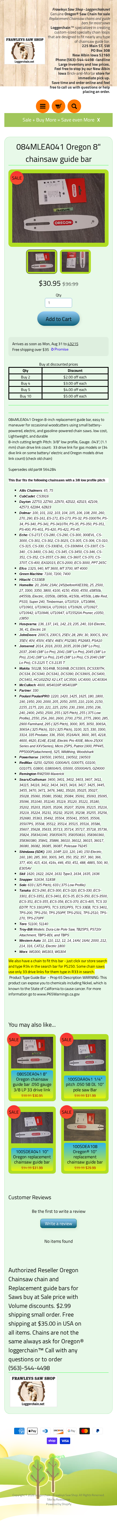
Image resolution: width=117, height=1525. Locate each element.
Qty (58, 295)
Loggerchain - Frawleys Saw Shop (56, 1495)
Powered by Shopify (58, 1504)
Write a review (58, 1223)
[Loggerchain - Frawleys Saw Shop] (24, 50)
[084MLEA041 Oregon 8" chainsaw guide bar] (41, 262)
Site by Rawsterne (58, 1499)
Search (58, 1456)
